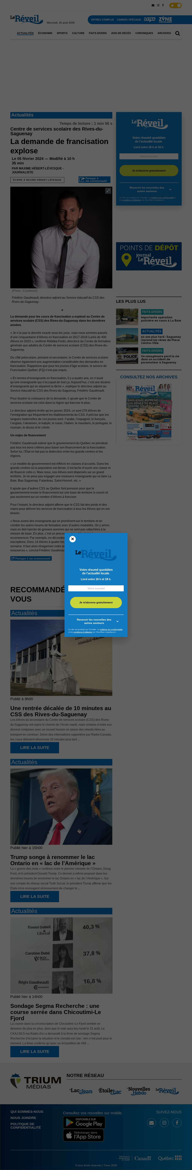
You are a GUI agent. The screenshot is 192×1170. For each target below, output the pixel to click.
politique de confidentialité (111, 629)
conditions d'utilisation (83, 632)
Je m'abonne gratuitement (96, 602)
